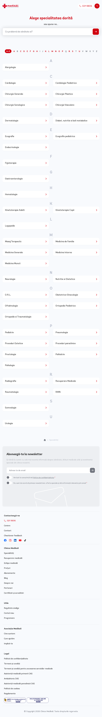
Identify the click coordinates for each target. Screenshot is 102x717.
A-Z (8, 51)
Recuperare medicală (13, 558)
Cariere (7, 525)
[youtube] (20, 540)
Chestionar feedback (13, 535)
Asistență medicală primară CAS (18, 673)
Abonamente (9, 573)
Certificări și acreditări (14, 593)
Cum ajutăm (9, 638)
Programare (9, 618)
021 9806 (87, 6)
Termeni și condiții (12, 663)
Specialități (9, 553)
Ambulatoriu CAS (11, 678)
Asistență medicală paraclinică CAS (19, 683)
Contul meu (9, 613)
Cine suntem (9, 633)
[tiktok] (25, 540)
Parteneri (8, 588)
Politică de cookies (12, 688)
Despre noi (8, 583)
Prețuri (7, 568)
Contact (7, 530)
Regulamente (10, 693)
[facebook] (5, 540)
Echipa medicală (11, 563)
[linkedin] (15, 540)
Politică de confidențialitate (16, 658)
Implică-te (8, 643)
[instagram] (10, 540)
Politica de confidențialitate (43, 478)
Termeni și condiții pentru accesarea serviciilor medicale (28, 668)
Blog (6, 578)
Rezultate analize (11, 608)
